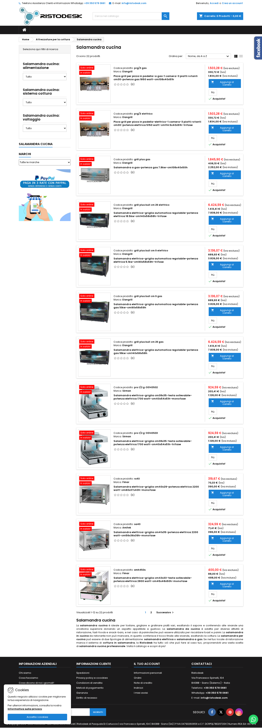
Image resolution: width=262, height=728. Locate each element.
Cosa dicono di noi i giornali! (36, 683)
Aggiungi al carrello (222, 83)
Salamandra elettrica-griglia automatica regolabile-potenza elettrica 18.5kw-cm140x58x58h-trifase (156, 214)
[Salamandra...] (94, 220)
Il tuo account (147, 664)
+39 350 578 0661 (94, 3)
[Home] (24, 30)
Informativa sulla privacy (25, 709)
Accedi (214, 3)
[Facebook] (212, 712)
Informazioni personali (148, 673)
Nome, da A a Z (209, 56)
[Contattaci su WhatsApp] (253, 719)
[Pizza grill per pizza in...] (94, 84)
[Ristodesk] (51, 16)
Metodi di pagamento (90, 688)
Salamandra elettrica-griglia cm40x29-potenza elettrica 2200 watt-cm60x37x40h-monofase (156, 488)
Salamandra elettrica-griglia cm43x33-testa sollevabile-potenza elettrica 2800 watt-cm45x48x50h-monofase (153, 579)
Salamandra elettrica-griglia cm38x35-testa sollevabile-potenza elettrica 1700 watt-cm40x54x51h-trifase (153, 442)
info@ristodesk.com (134, 3)
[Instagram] (239, 712)
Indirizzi (138, 688)
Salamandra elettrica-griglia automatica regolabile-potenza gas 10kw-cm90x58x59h (156, 305)
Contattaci (201, 664)
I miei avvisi (141, 693)
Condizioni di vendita (89, 683)
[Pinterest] (230, 712)
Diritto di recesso (86, 698)
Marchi (25, 154)
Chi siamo (25, 673)
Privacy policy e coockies (92, 678)
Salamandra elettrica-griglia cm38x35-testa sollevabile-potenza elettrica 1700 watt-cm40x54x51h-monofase (153, 397)
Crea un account (232, 3)
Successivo (165, 612)
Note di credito (143, 683)
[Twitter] (221, 712)
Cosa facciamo (28, 678)
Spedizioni (82, 673)
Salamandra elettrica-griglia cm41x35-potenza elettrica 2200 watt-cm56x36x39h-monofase (156, 533)
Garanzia (82, 693)
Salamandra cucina (36, 144)
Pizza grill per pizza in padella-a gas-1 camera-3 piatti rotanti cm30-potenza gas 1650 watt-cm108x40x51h (156, 77)
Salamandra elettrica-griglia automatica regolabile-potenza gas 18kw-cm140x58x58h (156, 351)
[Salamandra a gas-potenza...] (94, 175)
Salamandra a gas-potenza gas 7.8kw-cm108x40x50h (151, 167)
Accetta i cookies (37, 717)
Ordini (137, 678)
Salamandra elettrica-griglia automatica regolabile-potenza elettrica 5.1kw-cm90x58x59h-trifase (156, 260)
